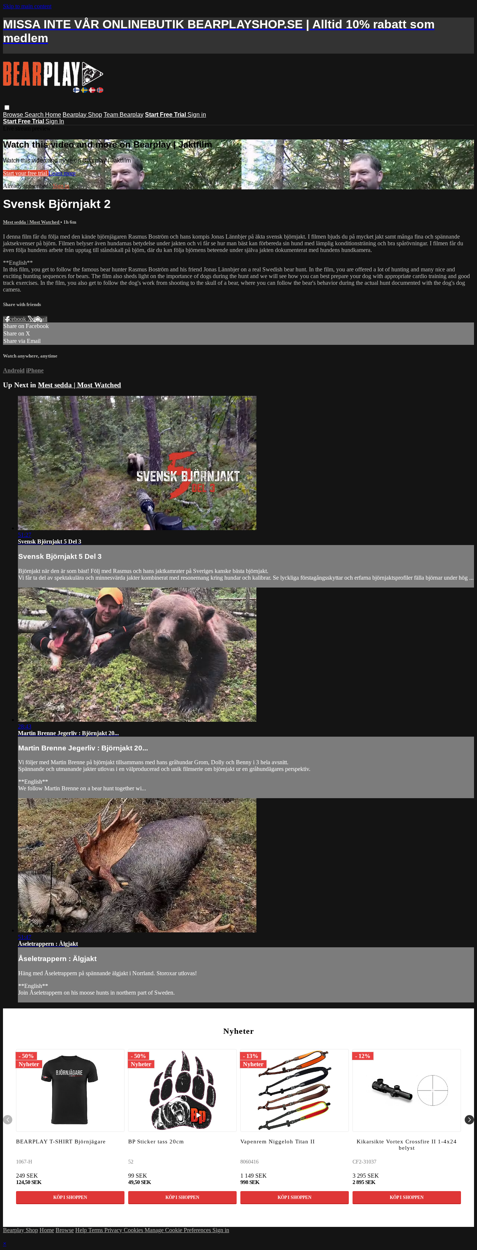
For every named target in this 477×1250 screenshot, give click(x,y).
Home (53, 114)
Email (40, 319)
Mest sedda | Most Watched (31, 222)
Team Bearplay (123, 114)
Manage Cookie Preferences (178, 1230)
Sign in (196, 114)
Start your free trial (25, 173)
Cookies (134, 1230)
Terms (96, 1230)
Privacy (114, 1230)
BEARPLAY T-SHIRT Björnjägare (61, 1141)
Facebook (15, 319)
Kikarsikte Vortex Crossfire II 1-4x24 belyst (407, 1145)
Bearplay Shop (82, 114)
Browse (14, 114)
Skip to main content (27, 6)
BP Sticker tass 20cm (156, 1141)
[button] (6, 107)
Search (35, 114)
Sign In (54, 121)
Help (81, 1230)
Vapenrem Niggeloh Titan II (277, 1141)
